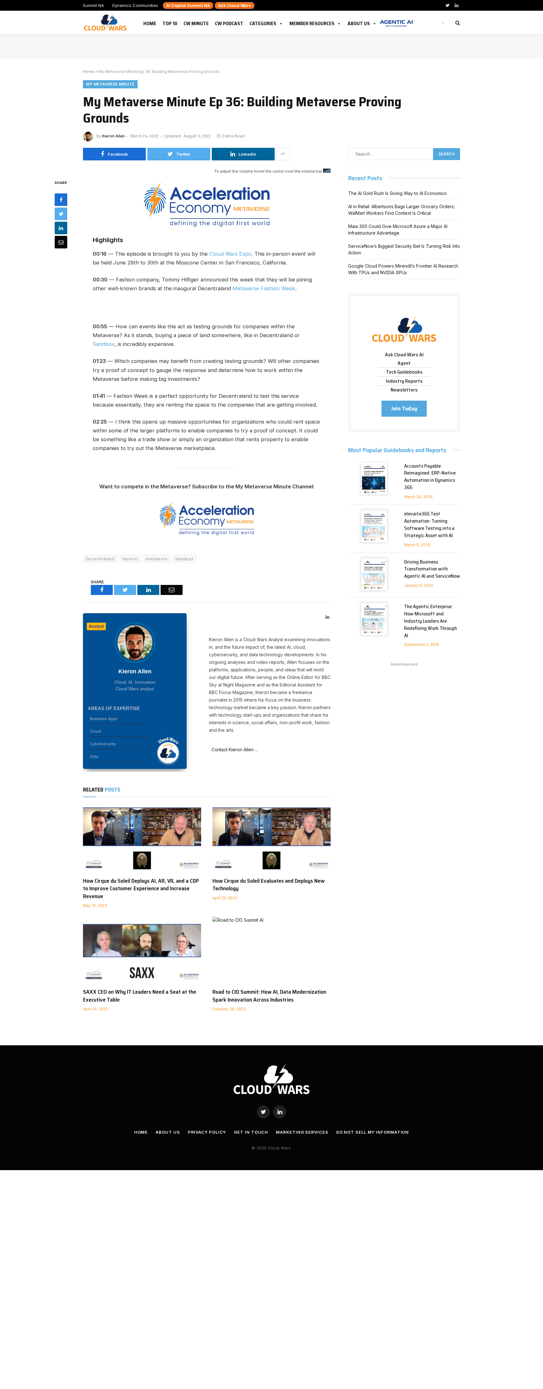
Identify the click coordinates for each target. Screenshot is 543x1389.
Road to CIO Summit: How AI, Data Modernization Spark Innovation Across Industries (269, 995)
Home (149, 22)
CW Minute (196, 22)
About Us (359, 22)
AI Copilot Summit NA (188, 5)
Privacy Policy (207, 1132)
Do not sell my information (372, 1132)
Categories (263, 22)
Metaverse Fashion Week (264, 288)
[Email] (61, 242)
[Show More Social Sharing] (283, 154)
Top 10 (169, 22)
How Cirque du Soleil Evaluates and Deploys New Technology (268, 884)
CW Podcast (229, 22)
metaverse (156, 558)
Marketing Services (302, 1132)
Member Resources (311, 22)
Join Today (404, 408)
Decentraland (100, 558)
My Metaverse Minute (110, 84)
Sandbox (104, 344)
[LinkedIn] (61, 227)
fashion (130, 558)
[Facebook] (61, 199)
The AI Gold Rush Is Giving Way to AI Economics (397, 193)
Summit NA (93, 5)
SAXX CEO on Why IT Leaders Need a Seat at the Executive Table (139, 995)
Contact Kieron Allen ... (233, 749)
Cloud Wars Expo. (231, 254)
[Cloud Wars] (106, 23)
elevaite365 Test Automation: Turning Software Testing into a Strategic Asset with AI (429, 524)
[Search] (457, 23)
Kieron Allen (113, 136)
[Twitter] (61, 213)
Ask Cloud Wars (234, 5)
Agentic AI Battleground (396, 20)
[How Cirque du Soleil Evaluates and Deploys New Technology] (271, 838)
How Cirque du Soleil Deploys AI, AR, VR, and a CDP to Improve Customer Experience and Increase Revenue (141, 888)
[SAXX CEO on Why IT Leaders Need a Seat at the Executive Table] (142, 950)
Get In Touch (251, 1132)
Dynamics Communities (135, 5)
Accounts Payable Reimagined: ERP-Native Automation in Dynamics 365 (430, 477)
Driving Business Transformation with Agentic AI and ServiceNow (432, 569)
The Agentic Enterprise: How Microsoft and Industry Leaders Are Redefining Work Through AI (430, 621)
